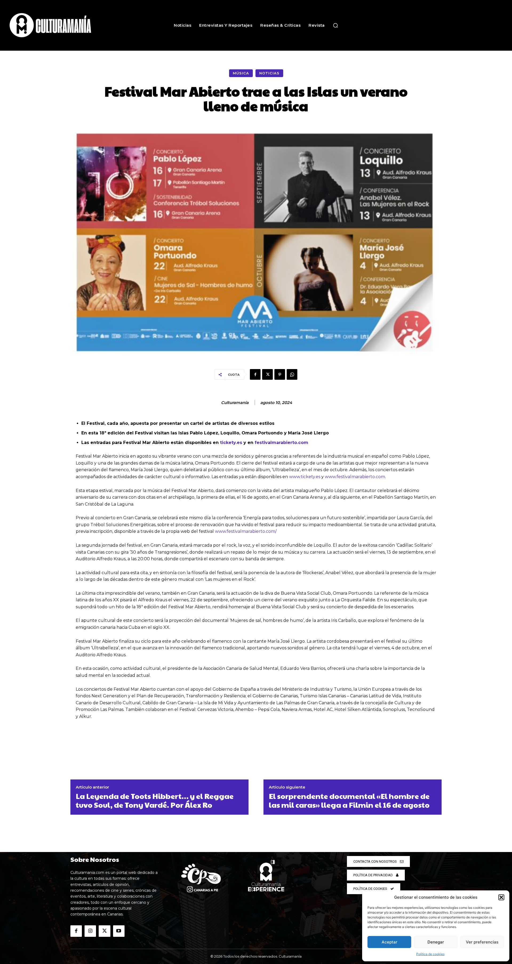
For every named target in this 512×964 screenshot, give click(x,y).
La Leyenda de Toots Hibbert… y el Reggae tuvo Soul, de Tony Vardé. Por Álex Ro (155, 800)
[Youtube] (119, 931)
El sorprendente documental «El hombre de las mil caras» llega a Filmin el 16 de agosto (349, 800)
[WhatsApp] (292, 374)
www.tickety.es (304, 476)
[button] (501, 897)
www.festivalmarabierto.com (355, 476)
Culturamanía (235, 402)
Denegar (435, 942)
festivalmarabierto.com (281, 442)
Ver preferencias (482, 942)
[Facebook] (255, 374)
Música (241, 73)
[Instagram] (90, 931)
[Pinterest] (279, 374)
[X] (267, 374)
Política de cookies (430, 954)
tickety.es (231, 442)
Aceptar (389, 942)
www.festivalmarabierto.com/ (246, 531)
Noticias (269, 73)
